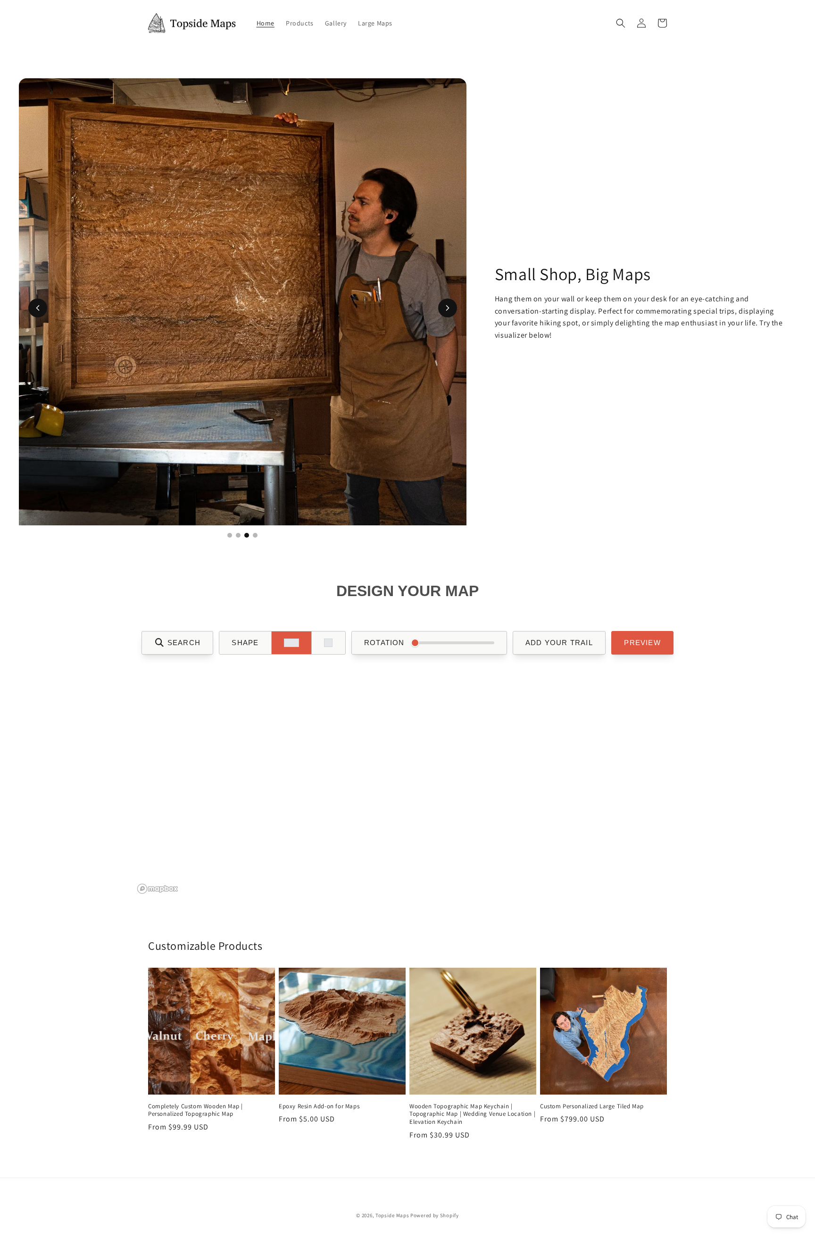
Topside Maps (392, 1215)
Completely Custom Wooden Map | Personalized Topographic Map (195, 1110)
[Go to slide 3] (246, 535)
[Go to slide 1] (229, 535)
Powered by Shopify (434, 1215)
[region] (407, 760)
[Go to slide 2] (238, 535)
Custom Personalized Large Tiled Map (592, 1106)
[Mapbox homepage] (157, 888)
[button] (620, 23)
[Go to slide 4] (255, 535)
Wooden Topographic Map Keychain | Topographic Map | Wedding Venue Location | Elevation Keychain (472, 1114)
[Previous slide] (37, 308)
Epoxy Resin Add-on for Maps (319, 1106)
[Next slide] (447, 308)
